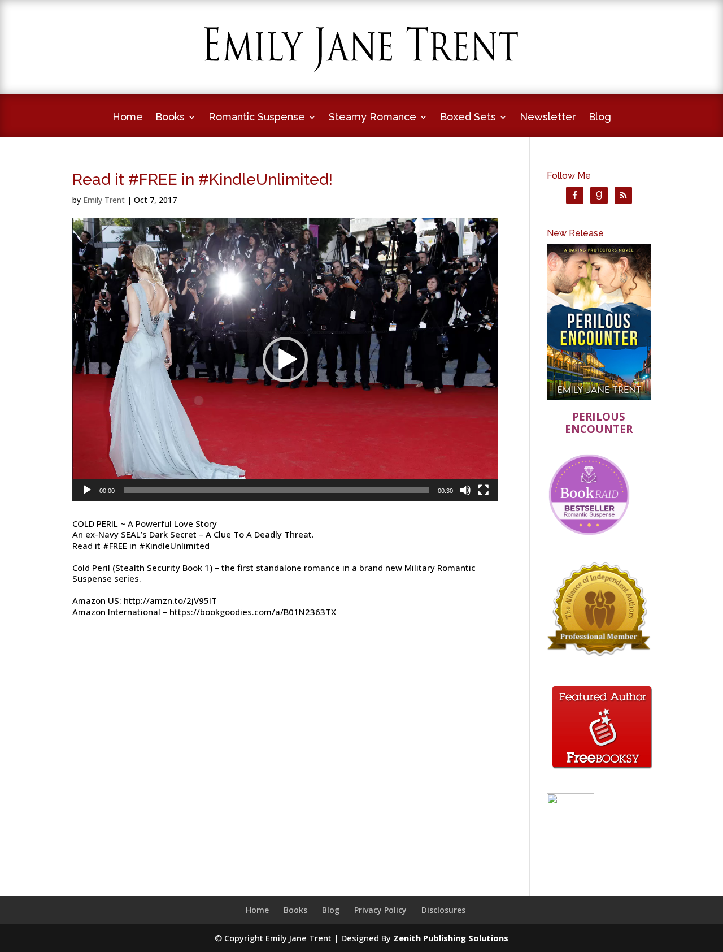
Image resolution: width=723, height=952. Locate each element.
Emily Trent (104, 199)
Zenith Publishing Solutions (450, 938)
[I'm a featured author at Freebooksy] (602, 770)
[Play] (87, 490)
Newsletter (548, 118)
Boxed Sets (468, 118)
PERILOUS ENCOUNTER (599, 422)
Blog (600, 118)
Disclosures (443, 910)
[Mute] (465, 490)
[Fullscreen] (483, 490)
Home (127, 118)
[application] (285, 359)
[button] (285, 359)
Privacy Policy (380, 910)
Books (170, 118)
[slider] (276, 490)
